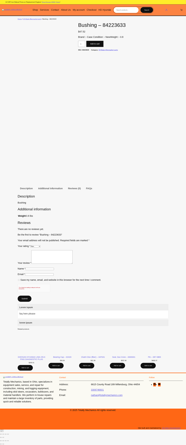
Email (21, 274)
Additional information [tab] (50, 188)
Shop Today (51, 2)
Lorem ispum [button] (26, 307)
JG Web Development (171, 428)
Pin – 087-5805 (154, 357)
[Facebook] (154, 384)
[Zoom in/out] (1, 440)
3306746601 (97, 389)
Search (146, 10)
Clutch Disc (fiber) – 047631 (93, 357)
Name (21, 268)
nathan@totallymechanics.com (106, 395)
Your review (24, 263)
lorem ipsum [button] (25, 323)
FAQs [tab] (89, 188)
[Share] (5, 440)
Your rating (24, 246)
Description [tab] (26, 188)
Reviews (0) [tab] (74, 188)
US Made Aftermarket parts (32, 19)
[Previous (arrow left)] (1, 437)
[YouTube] (159, 384)
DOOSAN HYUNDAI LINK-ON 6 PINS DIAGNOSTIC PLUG (31, 358)
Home (20, 19)
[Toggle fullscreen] (3, 440)
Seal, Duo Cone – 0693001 (123, 357)
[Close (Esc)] (8, 440)
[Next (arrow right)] (3, 437)
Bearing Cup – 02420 (62, 357)
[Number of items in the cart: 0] (181, 10)
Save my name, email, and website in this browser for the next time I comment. (60, 280)
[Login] (166, 10)
